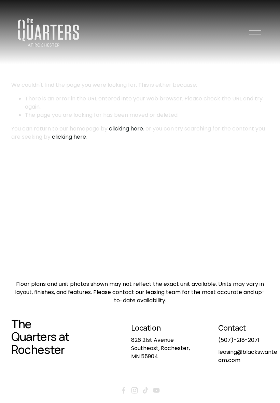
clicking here (126, 129)
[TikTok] (145, 390)
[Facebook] (123, 390)
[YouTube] (156, 390)
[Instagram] (134, 390)
